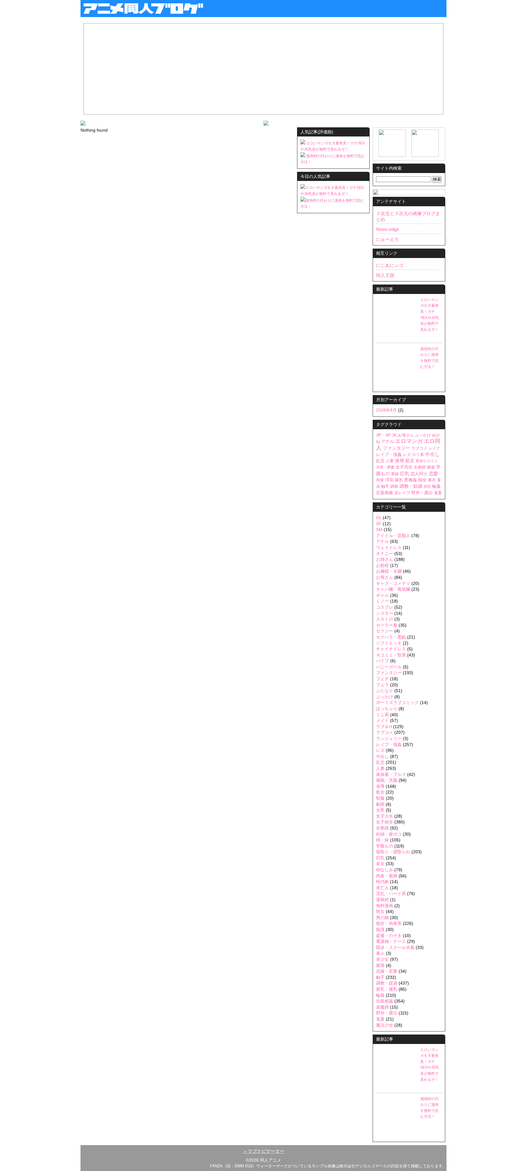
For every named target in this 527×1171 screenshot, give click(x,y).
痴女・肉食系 (389, 923)
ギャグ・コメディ (393, 583)
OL (379, 517)
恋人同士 (419, 473)
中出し (432, 454)
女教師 (420, 467)
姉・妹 (382, 839)
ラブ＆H (384, 726)
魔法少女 (384, 1025)
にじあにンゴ (389, 265)
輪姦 (436, 486)
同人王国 (385, 275)
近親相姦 (384, 492)
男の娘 (382, 917)
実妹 (395, 474)
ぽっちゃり (386, 708)
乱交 (380, 460)
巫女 (380, 863)
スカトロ (384, 619)
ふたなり (384, 690)
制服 (380, 798)
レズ (407, 454)
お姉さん (384, 559)
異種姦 (410, 480)
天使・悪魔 (385, 467)
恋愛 (433, 473)
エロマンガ (409, 441)
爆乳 (399, 480)
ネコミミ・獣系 (391, 655)
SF (379, 523)
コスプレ (384, 607)
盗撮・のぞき (389, 935)
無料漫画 (384, 905)
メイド (382, 720)
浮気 (389, 480)
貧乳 (427, 486)
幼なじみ (384, 869)
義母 (380, 965)
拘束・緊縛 (386, 875)
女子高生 (404, 467)
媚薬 (431, 467)
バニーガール (389, 666)
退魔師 (382, 1007)
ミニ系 (382, 714)
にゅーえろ (387, 239)
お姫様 (382, 565)
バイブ (382, 660)
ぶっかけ (423, 435)
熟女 (380, 911)
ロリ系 (418, 454)
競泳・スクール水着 (395, 947)
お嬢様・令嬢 (389, 571)
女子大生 (384, 816)
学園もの (384, 846)
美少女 (382, 959)
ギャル (382, 595)
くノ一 (382, 601)
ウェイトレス (389, 547)
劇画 (380, 804)
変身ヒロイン (427, 461)
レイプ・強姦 (389, 454)
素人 (380, 953)
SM (379, 529)
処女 (409, 460)
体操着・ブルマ (391, 774)
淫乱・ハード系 (391, 893)
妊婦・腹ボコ (389, 834)
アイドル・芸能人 (393, 535)
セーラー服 (386, 625)
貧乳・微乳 (386, 989)
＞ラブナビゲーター (263, 1151)
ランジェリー (389, 738)
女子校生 (384, 821)
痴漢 (380, 929)
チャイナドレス (391, 648)
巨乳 (404, 473)
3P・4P (383, 435)
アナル (387, 441)
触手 (385, 486)
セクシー (384, 630)
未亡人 (382, 887)
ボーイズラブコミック (397, 702)
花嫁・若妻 (386, 971)
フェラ (382, 684)
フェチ (382, 678)
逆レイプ (402, 492)
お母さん (406, 435)
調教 (394, 486)
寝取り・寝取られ (393, 851)
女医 (380, 810)
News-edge (387, 229)
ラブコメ (419, 448)
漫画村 (382, 899)
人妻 (390, 460)
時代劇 (382, 881)
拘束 (380, 480)
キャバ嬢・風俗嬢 (393, 589)
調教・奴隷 (411, 486)
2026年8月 (386, 410)
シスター (384, 613)
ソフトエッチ (389, 643)
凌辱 (399, 460)
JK (394, 435)
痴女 (422, 479)
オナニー (384, 553)
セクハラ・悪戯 (391, 637)
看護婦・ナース (391, 941)
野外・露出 (422, 492)
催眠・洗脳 (386, 780)
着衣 (432, 480)
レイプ (433, 448)
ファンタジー (396, 448)
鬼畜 (438, 493)
